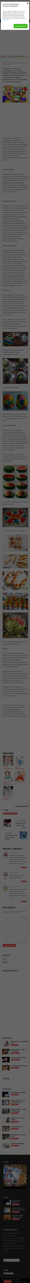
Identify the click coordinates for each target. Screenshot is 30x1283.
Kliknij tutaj (6, 19)
